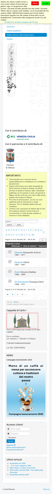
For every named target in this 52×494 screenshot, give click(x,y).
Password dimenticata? (15, 449)
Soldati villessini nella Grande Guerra (20, 35)
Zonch (17, 272)
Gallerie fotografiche (14, 30)
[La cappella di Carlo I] (22, 320)
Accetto (46, 3)
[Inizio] (7, 294)
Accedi (10, 441)
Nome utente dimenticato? (16, 447)
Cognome (42, 246)
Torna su (46, 489)
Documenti (11, 26)
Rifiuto (35, 3)
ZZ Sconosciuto (22, 281)
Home (16, 302)
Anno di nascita (29, 246)
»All (32, 235)
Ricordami (12, 437)
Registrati (10, 445)
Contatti (9, 39)
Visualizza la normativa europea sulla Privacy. (21, 22)
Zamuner (19, 252)
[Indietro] (12, 294)
